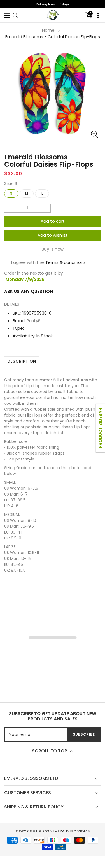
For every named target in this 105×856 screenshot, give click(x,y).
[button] (7, 15)
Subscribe (84, 734)
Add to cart (53, 221)
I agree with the (27, 262)
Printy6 (34, 321)
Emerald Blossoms (71, 831)
